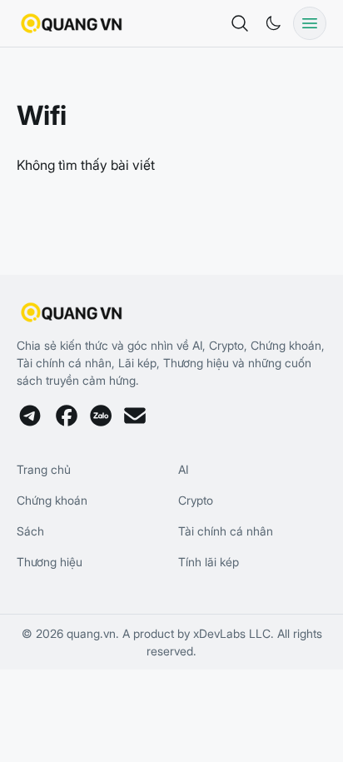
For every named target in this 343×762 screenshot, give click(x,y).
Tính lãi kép (208, 562)
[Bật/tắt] (273, 23)
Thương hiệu (49, 562)
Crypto (195, 500)
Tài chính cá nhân (225, 531)
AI (183, 469)
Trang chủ (44, 469)
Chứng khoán (52, 500)
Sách (30, 531)
